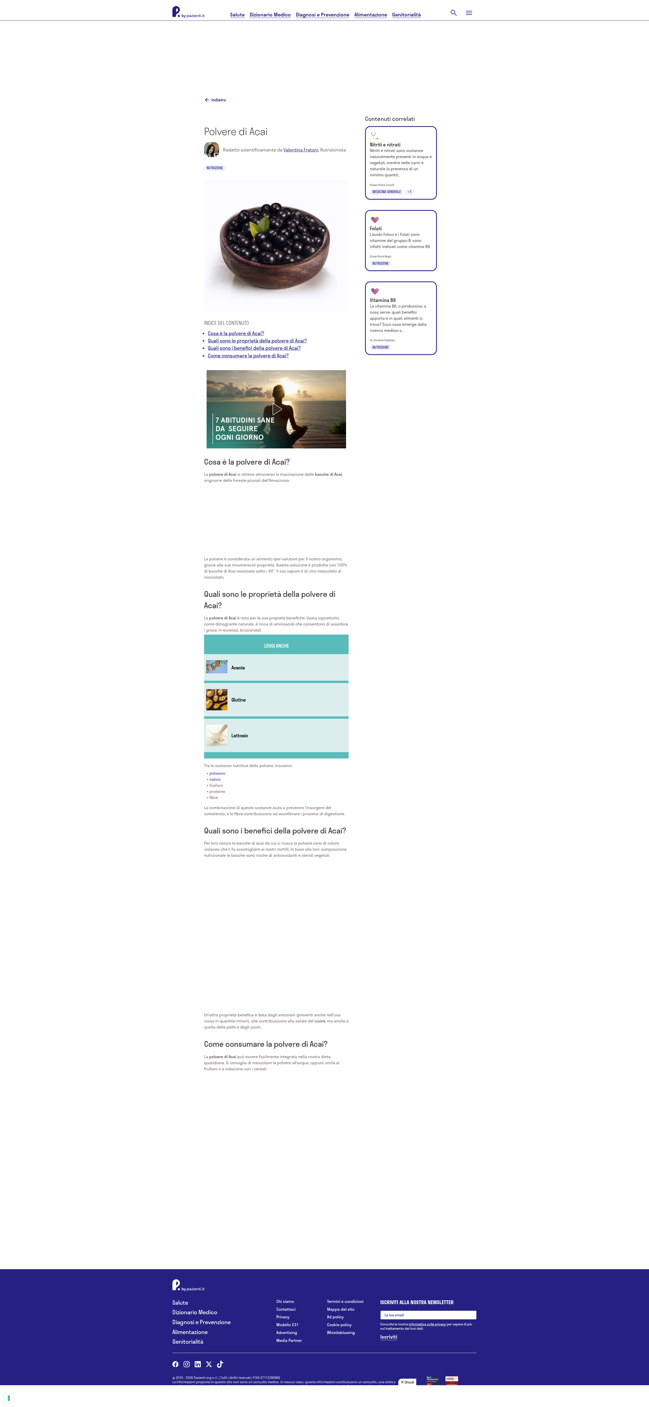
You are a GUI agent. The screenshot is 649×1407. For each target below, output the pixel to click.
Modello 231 (287, 1324)
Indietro (218, 100)
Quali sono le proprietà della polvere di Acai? (257, 340)
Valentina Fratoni (300, 149)
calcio (215, 779)
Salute (237, 14)
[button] (276, 409)
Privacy (283, 1317)
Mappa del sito (340, 1309)
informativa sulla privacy (427, 1324)
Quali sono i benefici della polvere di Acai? (254, 348)
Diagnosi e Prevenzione (322, 14)
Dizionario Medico (270, 14)
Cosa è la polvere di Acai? (236, 333)
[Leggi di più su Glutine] (276, 699)
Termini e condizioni (345, 1301)
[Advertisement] (375, 52)
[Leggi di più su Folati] (401, 241)
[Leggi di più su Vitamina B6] (401, 318)
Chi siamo (285, 1301)
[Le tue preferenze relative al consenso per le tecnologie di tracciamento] (9, 1398)
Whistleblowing (341, 1332)
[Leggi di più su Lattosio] (276, 735)
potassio (217, 773)
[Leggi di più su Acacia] (276, 667)
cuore (320, 1021)
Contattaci (286, 1309)
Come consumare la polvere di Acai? (248, 355)
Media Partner (289, 1340)
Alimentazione (370, 14)
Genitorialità (406, 14)
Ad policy (335, 1317)
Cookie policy (339, 1324)
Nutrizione (215, 167)
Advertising (286, 1332)
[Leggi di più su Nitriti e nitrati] (401, 163)
